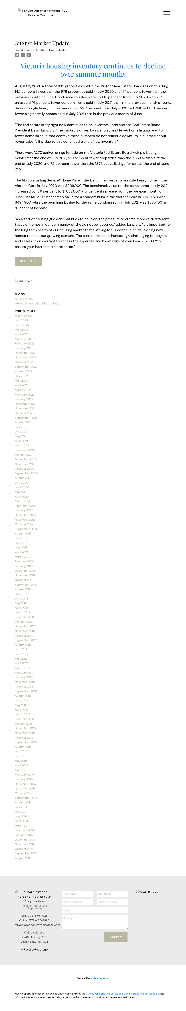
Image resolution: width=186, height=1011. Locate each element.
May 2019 (21, 547)
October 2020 (24, 469)
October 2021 (24, 413)
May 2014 (21, 816)
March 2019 (22, 557)
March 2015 (22, 770)
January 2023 (24, 348)
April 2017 (21, 663)
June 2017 (21, 654)
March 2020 (23, 501)
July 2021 (21, 427)
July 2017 (21, 649)
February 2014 (24, 830)
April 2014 (21, 821)
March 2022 (23, 390)
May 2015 (21, 761)
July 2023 (21, 320)
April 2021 (21, 441)
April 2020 (22, 496)
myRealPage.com (99, 978)
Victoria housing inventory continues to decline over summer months (93, 69)
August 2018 (23, 589)
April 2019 (21, 552)
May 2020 (22, 492)
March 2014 (23, 826)
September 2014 (26, 798)
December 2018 (25, 571)
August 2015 (23, 747)
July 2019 (21, 538)
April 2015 (21, 765)
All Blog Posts (24, 299)
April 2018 (21, 608)
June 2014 (22, 812)
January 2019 (24, 566)
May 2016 (21, 705)
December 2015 (25, 728)
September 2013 (26, 853)
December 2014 (25, 784)
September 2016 (26, 691)
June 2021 (21, 431)
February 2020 (25, 506)
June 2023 (22, 325)
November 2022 (25, 357)
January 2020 (24, 510)
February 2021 (24, 450)
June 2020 (22, 487)
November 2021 (25, 408)
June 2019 (21, 543)
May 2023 (21, 329)
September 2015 (26, 742)
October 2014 (24, 793)
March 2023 (23, 339)
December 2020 (26, 459)
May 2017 (21, 659)
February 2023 (25, 343)
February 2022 (25, 394)
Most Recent (23, 316)
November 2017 (25, 631)
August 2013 (23, 858)
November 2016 (25, 682)
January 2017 (24, 677)
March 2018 (22, 612)
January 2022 (24, 399)
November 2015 (25, 733)
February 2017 (24, 672)
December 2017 (25, 626)
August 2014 (23, 802)
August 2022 (23, 371)
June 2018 (21, 598)
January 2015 (24, 779)
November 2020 (26, 464)
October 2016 (24, 686)
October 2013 (24, 849)
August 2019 (23, 533)
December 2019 (25, 515)
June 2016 (21, 700)
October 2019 (24, 524)
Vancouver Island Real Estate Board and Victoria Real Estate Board (122, 993)
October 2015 (24, 738)
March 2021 (22, 445)
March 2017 (22, 668)
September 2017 (26, 640)
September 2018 (26, 584)
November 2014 (25, 788)
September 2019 (26, 529)
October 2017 (24, 636)
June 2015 (21, 756)
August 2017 (23, 645)
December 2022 (25, 353)
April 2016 (21, 710)
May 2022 (21, 381)
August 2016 (23, 696)
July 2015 (21, 751)
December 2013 (25, 839)
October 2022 (24, 362)
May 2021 (21, 436)
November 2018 (25, 575)
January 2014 (24, 835)
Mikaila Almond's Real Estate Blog (37, 303)
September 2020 (26, 473)
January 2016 (24, 724)
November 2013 (25, 844)
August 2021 (23, 422)
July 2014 (21, 807)
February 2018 (24, 617)
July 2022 (21, 376)
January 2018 (24, 622)
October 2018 (24, 580)
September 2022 (26, 367)
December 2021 (25, 404)
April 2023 (22, 334)
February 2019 (24, 561)
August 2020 (24, 478)
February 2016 (24, 719)
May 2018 (21, 603)
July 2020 (21, 482)
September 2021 (26, 418)
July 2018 (21, 594)
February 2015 (24, 774)
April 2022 (22, 385)
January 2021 (24, 455)
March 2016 (22, 714)
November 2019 (25, 520)
